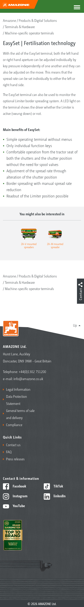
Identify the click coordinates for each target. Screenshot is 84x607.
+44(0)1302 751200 (32, 371)
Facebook (19, 486)
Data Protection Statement (16, 399)
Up (75, 325)
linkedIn (59, 495)
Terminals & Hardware (20, 26)
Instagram (19, 495)
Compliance (14, 424)
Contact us (13, 444)
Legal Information (18, 389)
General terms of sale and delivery (20, 414)
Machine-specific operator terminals (29, 33)
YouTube (18, 505)
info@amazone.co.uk (28, 378)
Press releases (15, 459)
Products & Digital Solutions (38, 20)
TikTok (58, 486)
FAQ (9, 451)
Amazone (9, 20)
